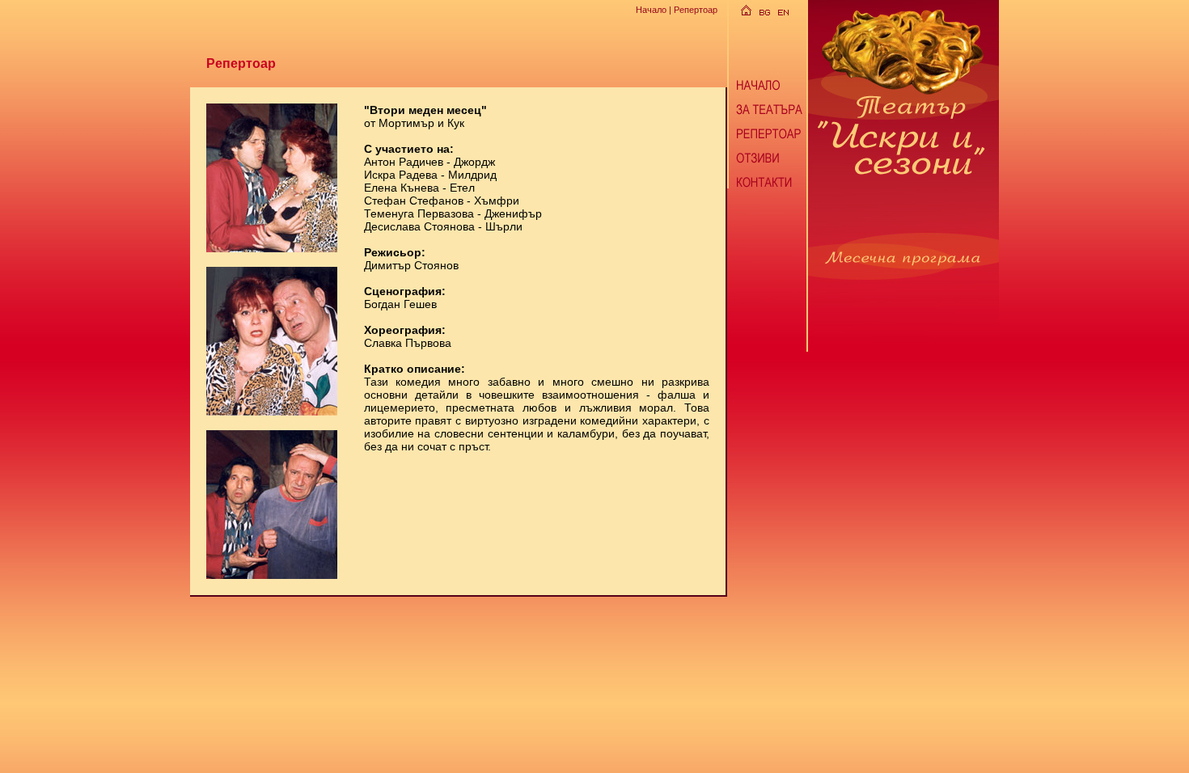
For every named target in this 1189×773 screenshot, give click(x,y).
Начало (651, 10)
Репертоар (695, 10)
